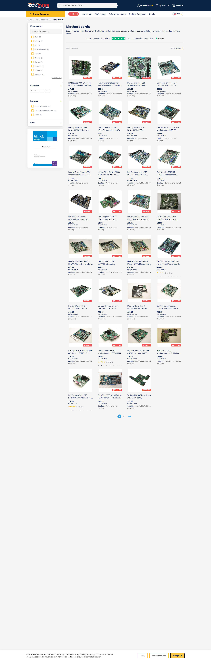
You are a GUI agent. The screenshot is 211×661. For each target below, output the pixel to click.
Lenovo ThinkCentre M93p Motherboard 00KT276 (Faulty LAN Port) (109, 175)
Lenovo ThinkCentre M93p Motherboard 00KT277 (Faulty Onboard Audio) (168, 130)
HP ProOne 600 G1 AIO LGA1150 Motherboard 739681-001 (166, 219)
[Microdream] (38, 5)
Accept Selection (159, 655)
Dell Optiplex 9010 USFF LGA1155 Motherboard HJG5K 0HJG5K (137, 175)
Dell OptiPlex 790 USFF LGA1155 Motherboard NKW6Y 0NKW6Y (77, 130)
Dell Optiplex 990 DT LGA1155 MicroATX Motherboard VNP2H (107, 264)
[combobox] (87, 5)
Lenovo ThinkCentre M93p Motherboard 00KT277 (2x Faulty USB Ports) (79, 175)
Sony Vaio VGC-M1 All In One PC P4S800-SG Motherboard (110, 396)
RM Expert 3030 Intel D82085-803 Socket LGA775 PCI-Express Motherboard (80, 353)
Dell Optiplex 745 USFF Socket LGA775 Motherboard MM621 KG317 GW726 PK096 (80, 398)
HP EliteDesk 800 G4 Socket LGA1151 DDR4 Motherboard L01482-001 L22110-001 (80, 86)
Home (29, 20)
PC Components (42, 20)
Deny (143, 655)
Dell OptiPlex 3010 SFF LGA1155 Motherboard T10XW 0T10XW (77, 309)
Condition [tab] (34, 86)
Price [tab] (32, 123)
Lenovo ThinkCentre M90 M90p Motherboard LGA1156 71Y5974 (139, 219)
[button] (145, 5)
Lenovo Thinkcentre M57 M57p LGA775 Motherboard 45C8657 (139, 264)
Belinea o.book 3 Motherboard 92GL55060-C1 (168, 352)
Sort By (172, 48)
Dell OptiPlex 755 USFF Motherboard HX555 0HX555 (110, 352)
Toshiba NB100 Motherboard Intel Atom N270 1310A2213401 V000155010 (139, 398)
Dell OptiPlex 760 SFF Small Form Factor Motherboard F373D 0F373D (168, 264)
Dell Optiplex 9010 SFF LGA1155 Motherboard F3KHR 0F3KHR (166, 175)
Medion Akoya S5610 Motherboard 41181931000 (138, 307)
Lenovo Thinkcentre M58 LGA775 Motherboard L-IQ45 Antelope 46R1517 (80, 264)
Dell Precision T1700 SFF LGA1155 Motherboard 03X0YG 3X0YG (167, 86)
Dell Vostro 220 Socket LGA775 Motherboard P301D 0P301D (169, 309)
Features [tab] (34, 101)
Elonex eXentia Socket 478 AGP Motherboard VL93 (138, 352)
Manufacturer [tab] (36, 26)
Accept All (177, 655)
